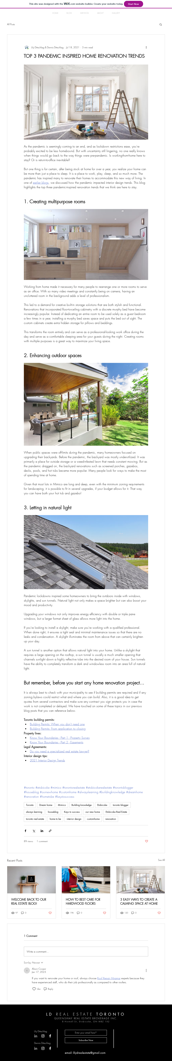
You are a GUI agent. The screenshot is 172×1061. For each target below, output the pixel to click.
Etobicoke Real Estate (116, 811)
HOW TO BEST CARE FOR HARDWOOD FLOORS (83, 901)
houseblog (53, 811)
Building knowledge (82, 805)
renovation (110, 818)
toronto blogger (120, 805)
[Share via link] (50, 830)
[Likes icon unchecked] (34, 989)
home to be (55, 818)
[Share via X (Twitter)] (33, 830)
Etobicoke (102, 805)
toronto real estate (35, 818)
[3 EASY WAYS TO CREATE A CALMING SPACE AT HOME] (140, 879)
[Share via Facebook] (25, 830)
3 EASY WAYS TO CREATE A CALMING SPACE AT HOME (139, 901)
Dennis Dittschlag (42, 1043)
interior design (74, 818)
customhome (93, 818)
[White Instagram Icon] (43, 1048)
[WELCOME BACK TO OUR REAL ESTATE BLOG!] (31, 879)
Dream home (45, 805)
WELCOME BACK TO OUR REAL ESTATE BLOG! (28, 901)
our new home (92, 811)
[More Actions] (146, 970)
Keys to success (72, 811)
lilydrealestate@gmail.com (89, 1053)
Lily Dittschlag (40, 1031)
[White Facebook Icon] (50, 1048)
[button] (160, 24)
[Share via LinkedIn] (42, 830)
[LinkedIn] (36, 1048)
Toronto (30, 805)
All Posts (11, 24)
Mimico (62, 805)
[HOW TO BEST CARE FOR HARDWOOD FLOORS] (86, 879)
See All (161, 860)
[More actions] (146, 47)
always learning (34, 811)
